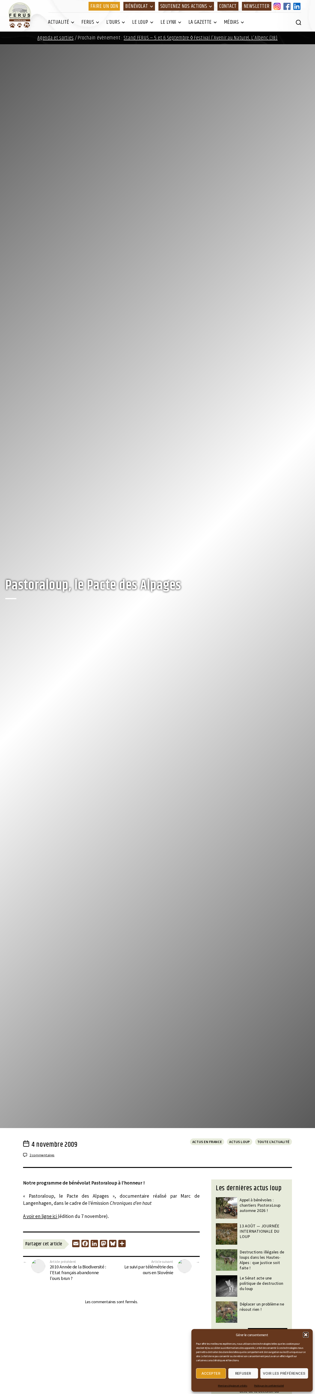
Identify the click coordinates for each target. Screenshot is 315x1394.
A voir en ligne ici (40, 1216)
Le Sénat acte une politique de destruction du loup (261, 1283)
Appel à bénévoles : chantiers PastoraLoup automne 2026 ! (260, 1205)
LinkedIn (297, 6)
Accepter (211, 1373)
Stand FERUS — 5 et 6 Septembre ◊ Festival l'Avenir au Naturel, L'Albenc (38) (200, 38)
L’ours (113, 22)
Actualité (58, 22)
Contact (228, 6)
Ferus (87, 22)
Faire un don (104, 6)
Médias (231, 22)
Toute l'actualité (273, 1142)
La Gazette (200, 22)
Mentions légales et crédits (232, 1385)
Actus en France (207, 1142)
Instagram (277, 6)
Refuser (243, 1373)
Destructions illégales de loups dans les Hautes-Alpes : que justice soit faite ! (262, 1259)
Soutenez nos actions (183, 6)
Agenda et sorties (55, 38)
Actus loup (239, 1142)
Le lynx (168, 22)
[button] (305, 1334)
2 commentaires (42, 1155)
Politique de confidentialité (269, 1385)
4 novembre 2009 (54, 1144)
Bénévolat (136, 6)
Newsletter (257, 6)
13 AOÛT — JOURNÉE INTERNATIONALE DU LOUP (259, 1231)
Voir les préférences (284, 1373)
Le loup (140, 22)
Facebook (287, 6)
